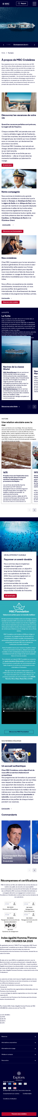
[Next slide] (34, 407)
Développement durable (20, 44)
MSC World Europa (9, 372)
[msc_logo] (6, 4)
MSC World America (10, 389)
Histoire (8, 44)
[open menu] (34, 3)
